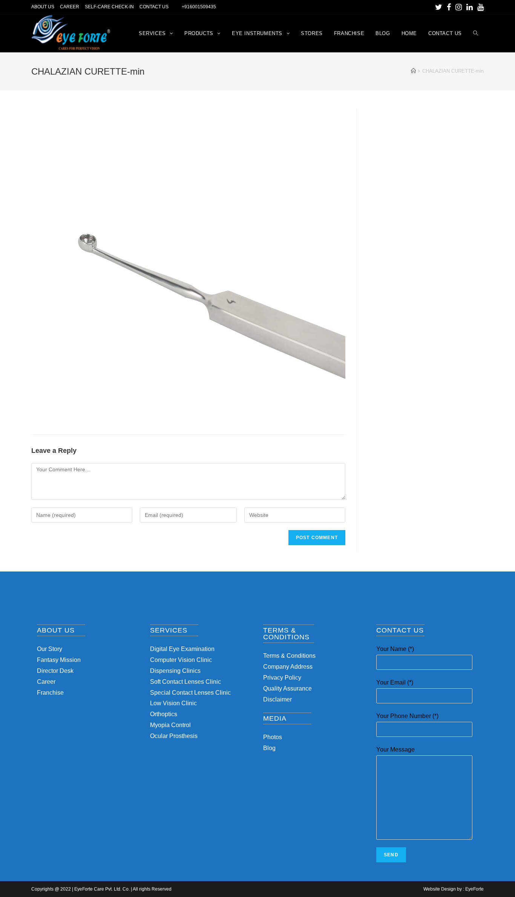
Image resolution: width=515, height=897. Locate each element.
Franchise (50, 692)
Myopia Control (170, 725)
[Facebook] (448, 7)
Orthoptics (163, 714)
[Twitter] (438, 7)
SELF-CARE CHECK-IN (109, 6)
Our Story (49, 649)
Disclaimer (277, 699)
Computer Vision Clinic (181, 660)
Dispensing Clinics (175, 671)
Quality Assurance (287, 688)
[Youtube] (479, 7)
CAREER (69, 6)
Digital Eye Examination (182, 649)
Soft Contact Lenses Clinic (185, 681)
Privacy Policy (282, 677)
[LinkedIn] (469, 7)
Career (46, 681)
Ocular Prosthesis (174, 736)
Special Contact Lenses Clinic (190, 692)
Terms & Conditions (289, 656)
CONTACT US (154, 6)
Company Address (288, 666)
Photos (272, 737)
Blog (269, 748)
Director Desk (55, 671)
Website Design (439, 889)
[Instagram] (458, 7)
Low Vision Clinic (173, 703)
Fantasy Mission (59, 660)
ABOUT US (42, 6)
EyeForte (474, 889)
